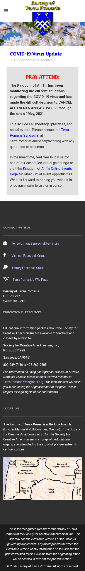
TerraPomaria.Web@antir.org (23, 382)
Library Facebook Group (28, 268)
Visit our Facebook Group (29, 255)
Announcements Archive (33, 60)
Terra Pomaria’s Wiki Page (30, 279)
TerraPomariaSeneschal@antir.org (35, 243)
